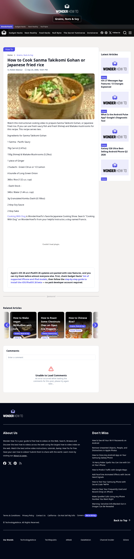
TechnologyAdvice (28, 540)
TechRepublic (51, 540)
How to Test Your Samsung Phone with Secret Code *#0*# (109, 483)
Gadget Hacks (20, 27)
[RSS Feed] (20, 463)
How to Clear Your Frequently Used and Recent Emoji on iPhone (109, 490)
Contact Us (41, 515)
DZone (126, 540)
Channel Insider (107, 540)
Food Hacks (44, 32)
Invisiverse (92, 32)
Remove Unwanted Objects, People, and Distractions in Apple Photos (109, 449)
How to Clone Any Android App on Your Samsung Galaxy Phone (109, 456)
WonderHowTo (6, 27)
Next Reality (33, 27)
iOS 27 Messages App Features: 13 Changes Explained (112, 83)
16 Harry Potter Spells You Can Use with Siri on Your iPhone (111, 463)
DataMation (86, 540)
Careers (86, 515)
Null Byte (44, 27)
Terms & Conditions (11, 515)
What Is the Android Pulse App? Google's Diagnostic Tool (114, 117)
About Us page (20, 455)
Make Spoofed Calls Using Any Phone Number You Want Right (108, 497)
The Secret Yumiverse (74, 32)
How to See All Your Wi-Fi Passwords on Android (109, 441)
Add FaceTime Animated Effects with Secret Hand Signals (111, 475)
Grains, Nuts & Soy (67, 19)
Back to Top (120, 520)
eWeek (69, 540)
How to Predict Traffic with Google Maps (109, 469)
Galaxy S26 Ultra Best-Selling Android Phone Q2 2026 (114, 151)
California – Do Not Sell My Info (61, 515)
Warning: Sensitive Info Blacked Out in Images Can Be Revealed (109, 505)
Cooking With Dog (16, 216)
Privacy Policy (28, 515)
